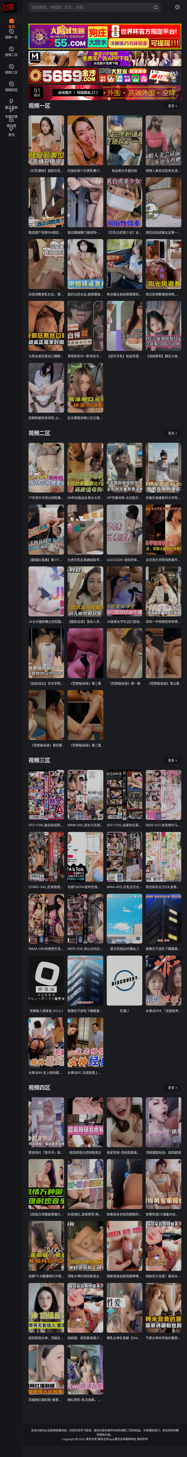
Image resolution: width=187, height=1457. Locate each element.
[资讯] (11, 127)
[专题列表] (11, 108)
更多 (171, 106)
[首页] (11, 18)
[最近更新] (11, 99)
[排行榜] (11, 117)
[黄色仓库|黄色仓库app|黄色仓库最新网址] (9, 7)
